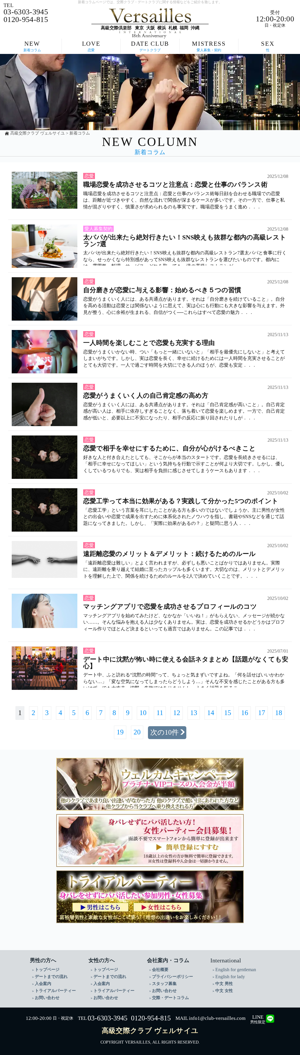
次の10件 (164, 732)
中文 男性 (224, 983)
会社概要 (160, 969)
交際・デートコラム (170, 998)
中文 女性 (224, 990)
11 (159, 713)
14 (210, 713)
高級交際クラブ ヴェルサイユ (37, 133)
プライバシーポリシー (172, 976)
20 (137, 732)
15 (227, 713)
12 (176, 713)
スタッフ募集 (164, 983)
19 (120, 732)
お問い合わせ (47, 998)
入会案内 (43, 983)
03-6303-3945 (107, 1018)
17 (261, 713)
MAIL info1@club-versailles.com (210, 1018)
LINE (257, 1019)
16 (244, 713)
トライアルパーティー (55, 990)
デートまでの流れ (51, 976)
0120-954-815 (151, 1018)
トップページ (47, 969)
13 (193, 713)
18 (278, 713)
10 (142, 713)
